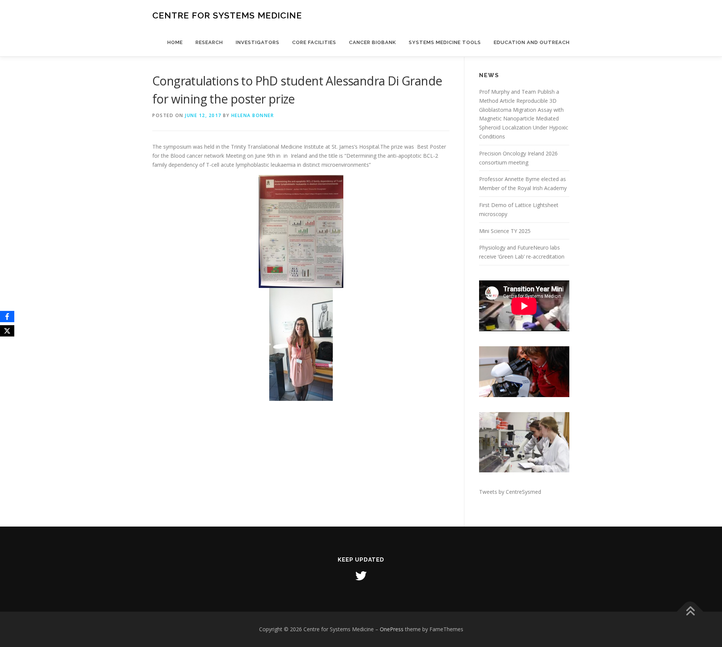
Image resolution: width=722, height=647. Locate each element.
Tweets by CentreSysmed (510, 491)
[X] (7, 330)
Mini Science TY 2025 (505, 230)
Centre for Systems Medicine (227, 15)
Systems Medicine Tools (445, 42)
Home (175, 42)
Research (209, 42)
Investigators (257, 42)
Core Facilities (314, 42)
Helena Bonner (252, 115)
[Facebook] (7, 316)
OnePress (391, 629)
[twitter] (361, 576)
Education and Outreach (532, 42)
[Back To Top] (690, 611)
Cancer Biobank (372, 42)
